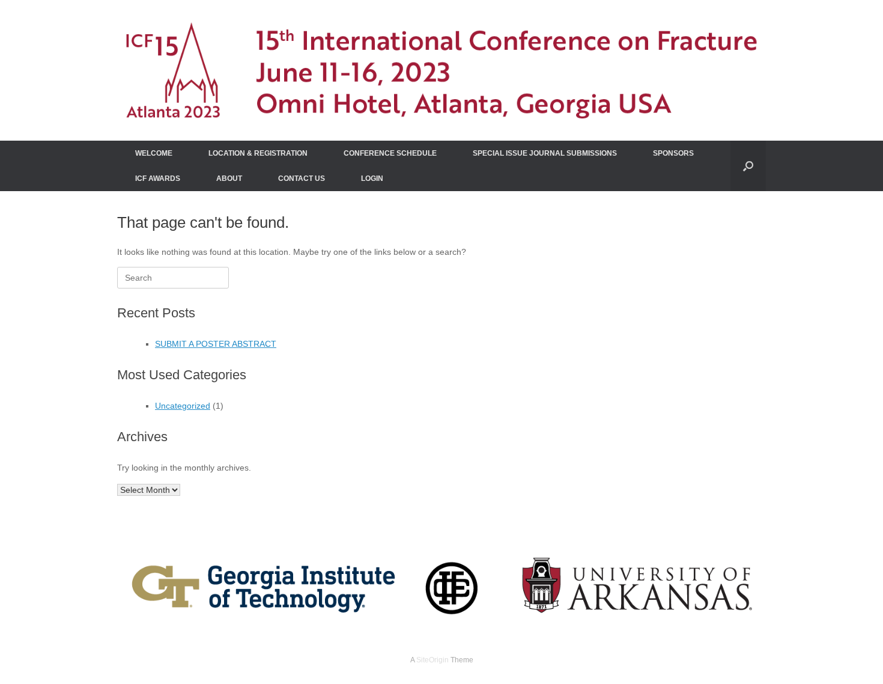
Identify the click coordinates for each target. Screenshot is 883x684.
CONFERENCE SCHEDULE (390, 153)
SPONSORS (673, 153)
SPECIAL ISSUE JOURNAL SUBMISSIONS (545, 153)
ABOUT (229, 178)
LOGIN (372, 178)
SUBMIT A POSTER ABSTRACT (215, 344)
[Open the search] (748, 166)
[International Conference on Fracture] (441, 70)
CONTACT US (301, 178)
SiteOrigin (432, 660)
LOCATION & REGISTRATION (258, 153)
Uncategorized (182, 406)
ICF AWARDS (157, 178)
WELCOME (153, 153)
